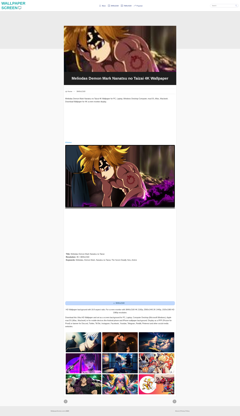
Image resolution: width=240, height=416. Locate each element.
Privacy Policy (185, 411)
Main (102, 6)
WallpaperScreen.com (58, 411)
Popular (138, 6)
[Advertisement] (120, 122)
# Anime (68, 142)
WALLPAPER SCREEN (13, 5)
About (177, 411)
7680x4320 (126, 6)
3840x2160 (113, 6)
